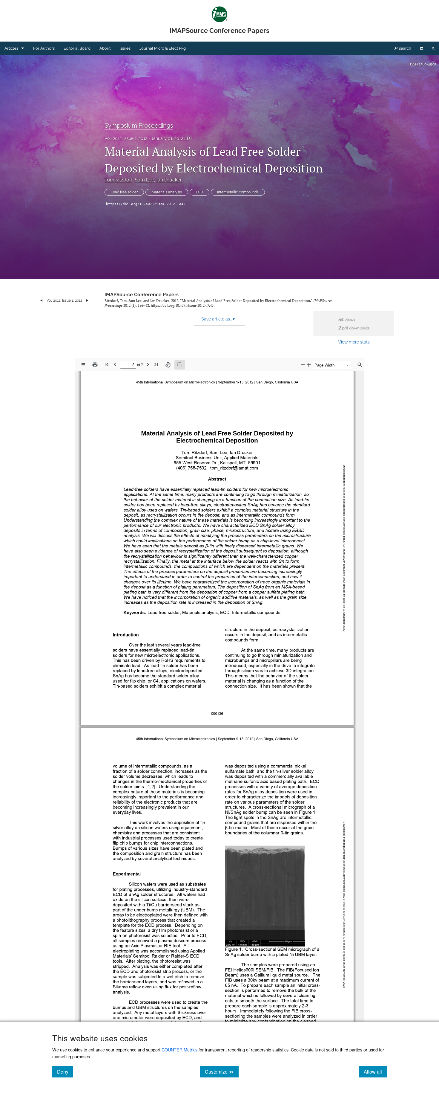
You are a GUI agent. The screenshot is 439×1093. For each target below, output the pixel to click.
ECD (199, 192)
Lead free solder (124, 192)
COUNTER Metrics (179, 1049)
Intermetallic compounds (238, 192)
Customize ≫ (222, 1071)
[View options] (83, 364)
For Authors (44, 48)
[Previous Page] (115, 364)
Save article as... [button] (218, 319)
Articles (11, 48)
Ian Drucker (169, 180)
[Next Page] (147, 364)
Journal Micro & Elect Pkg (162, 48)
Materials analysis (167, 192)
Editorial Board (77, 48)
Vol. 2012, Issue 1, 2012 (126, 138)
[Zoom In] (308, 364)
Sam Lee (144, 180)
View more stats (354, 341)
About (104, 48)
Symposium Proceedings (139, 125)
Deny (65, 1071)
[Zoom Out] (302, 364)
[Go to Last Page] (156, 364)
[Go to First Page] (106, 364)
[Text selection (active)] (179, 365)
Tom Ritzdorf (118, 180)
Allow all (375, 1071)
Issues (125, 48)
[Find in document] (359, 365)
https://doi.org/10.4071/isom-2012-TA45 (145, 204)
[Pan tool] (167, 365)
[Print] (95, 365)
